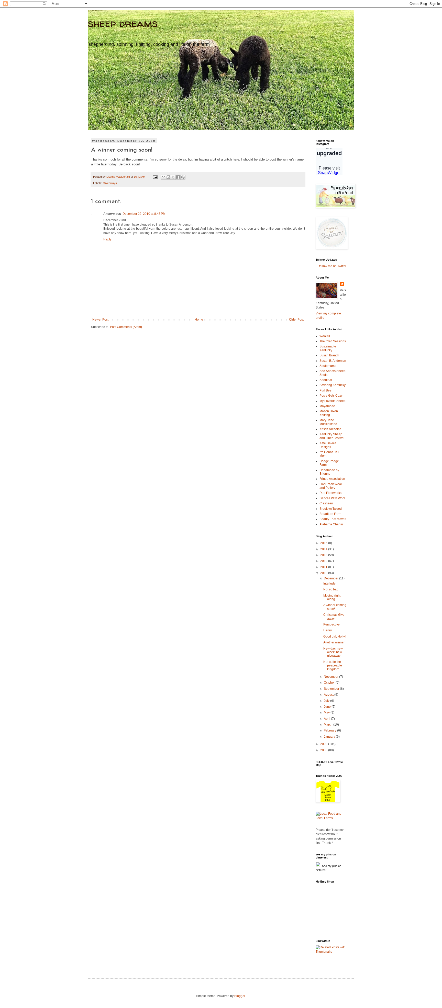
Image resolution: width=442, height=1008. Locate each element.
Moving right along (331, 597)
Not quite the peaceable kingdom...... (333, 665)
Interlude (329, 583)
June (328, 706)
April (327, 718)
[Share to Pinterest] (182, 177)
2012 (324, 561)
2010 (324, 573)
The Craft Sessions (332, 341)
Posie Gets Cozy (330, 395)
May (327, 712)
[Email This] (163, 177)
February (330, 730)
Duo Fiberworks (330, 493)
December (331, 578)
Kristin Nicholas (330, 429)
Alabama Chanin (331, 524)
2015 (324, 543)
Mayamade (327, 406)
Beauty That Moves (332, 519)
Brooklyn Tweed (330, 509)
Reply (107, 239)
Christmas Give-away (334, 616)
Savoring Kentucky (332, 385)
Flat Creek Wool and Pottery (330, 486)
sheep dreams (123, 23)
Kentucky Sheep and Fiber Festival (331, 436)
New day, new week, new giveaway (333, 652)
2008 (324, 750)
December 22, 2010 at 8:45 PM (144, 214)
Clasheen (326, 503)
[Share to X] (173, 177)
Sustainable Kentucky (327, 348)
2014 (324, 549)
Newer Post (100, 319)
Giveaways (110, 183)
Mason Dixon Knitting (328, 413)
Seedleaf (325, 380)
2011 (324, 567)
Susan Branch (329, 355)
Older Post (296, 319)
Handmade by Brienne (329, 471)
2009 (324, 744)
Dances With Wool (332, 498)
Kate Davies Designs (327, 445)
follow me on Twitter (332, 266)
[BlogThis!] (168, 177)
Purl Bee (325, 390)
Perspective (331, 624)
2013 (324, 555)
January (330, 736)
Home (199, 319)
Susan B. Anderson (332, 361)
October (330, 682)
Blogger (239, 996)
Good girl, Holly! (334, 636)
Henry (327, 630)
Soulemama (327, 366)
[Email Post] (155, 176)
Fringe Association (332, 479)
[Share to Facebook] (178, 177)
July (327, 701)
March (328, 724)
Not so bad (330, 589)
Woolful (324, 336)
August (329, 694)
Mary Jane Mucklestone (328, 422)
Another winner (334, 642)
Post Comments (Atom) (126, 327)
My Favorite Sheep (332, 401)
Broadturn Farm (330, 514)
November (331, 676)
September (332, 689)
